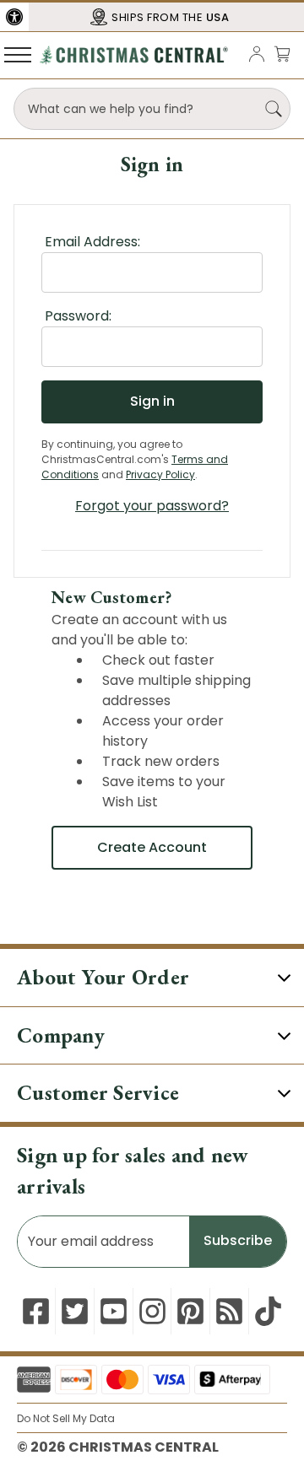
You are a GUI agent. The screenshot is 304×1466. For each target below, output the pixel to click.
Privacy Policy (160, 474)
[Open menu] (17, 53)
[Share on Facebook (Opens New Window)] (36, 1311)
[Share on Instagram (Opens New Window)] (152, 1311)
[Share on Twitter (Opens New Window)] (75, 1311)
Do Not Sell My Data (66, 1418)
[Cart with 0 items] (282, 53)
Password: (78, 316)
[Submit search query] (274, 109)
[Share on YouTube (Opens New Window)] (113, 1311)
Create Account (152, 847)
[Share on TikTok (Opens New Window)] (268, 1311)
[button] (14, 16)
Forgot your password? (152, 505)
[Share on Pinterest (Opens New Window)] (190, 1311)
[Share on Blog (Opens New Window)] (229, 1311)
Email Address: (92, 241)
